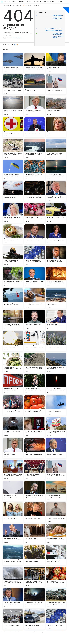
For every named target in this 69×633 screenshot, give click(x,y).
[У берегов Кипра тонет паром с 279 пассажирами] (56, 363)
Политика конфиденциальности (42, 632)
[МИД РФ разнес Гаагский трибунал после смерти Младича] (56, 470)
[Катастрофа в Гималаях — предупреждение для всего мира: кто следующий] (13, 84)
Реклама (11, 632)
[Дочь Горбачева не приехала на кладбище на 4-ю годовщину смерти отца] (34, 427)
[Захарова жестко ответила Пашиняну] (56, 127)
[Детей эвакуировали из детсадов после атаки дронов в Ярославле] (13, 470)
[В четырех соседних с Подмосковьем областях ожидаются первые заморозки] (34, 555)
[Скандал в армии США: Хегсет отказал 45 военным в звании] (13, 598)
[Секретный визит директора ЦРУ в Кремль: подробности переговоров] (34, 234)
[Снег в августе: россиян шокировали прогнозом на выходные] (56, 341)
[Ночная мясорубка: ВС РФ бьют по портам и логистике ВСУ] (13, 277)
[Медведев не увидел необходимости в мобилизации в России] (56, 320)
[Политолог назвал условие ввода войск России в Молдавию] (56, 427)
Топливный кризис (34, 5)
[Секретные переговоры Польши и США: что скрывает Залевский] (56, 598)
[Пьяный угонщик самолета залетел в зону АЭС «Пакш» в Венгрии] (13, 63)
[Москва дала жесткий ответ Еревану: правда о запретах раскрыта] (56, 84)
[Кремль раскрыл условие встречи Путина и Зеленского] (13, 448)
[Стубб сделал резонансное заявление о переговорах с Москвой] (56, 256)
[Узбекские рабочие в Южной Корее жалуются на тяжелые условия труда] (13, 619)
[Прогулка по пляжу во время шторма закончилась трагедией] (56, 170)
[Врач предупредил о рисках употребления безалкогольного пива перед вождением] (56, 534)
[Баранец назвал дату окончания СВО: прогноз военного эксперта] (34, 63)
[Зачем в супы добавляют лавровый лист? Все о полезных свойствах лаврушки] (13, 363)
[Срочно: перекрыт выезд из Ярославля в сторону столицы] (34, 191)
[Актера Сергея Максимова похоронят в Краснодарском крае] (56, 384)
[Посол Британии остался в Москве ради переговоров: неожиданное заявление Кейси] (56, 491)
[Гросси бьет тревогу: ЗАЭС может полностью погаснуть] (34, 277)
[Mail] (2, 1)
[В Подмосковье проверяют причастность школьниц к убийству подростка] (13, 384)
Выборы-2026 (8, 5)
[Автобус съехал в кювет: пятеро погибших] (56, 213)
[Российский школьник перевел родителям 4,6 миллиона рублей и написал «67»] (13, 320)
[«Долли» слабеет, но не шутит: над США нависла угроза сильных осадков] (13, 577)
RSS (16, 632)
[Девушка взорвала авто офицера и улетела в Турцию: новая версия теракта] (13, 127)
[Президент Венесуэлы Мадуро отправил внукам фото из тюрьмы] (56, 512)
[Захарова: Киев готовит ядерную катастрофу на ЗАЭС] (13, 213)
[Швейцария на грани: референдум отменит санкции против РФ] (13, 298)
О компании (6, 632)
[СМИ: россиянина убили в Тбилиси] (56, 106)
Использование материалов (55, 632)
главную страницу (17, 37)
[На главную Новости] (6, 1)
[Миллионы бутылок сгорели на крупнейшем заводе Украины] (34, 598)
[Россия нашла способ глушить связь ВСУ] (13, 427)
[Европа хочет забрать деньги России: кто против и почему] (56, 619)
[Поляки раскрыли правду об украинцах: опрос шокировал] (34, 256)
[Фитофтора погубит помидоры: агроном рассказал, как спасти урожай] (34, 405)
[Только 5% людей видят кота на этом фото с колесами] (34, 170)
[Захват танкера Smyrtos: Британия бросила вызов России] (13, 106)
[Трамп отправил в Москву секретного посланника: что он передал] (56, 191)
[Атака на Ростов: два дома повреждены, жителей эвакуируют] (13, 256)
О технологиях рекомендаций (29, 632)
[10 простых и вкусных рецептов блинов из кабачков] (13, 234)
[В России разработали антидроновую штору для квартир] (13, 491)
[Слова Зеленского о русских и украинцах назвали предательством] (34, 320)
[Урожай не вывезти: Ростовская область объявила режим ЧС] (34, 149)
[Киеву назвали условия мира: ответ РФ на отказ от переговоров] (34, 106)
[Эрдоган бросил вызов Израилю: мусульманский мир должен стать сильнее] (34, 491)
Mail (2, 632)
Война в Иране (18, 5)
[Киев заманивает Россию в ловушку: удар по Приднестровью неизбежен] (56, 234)
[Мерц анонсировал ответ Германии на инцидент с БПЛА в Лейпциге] (13, 534)
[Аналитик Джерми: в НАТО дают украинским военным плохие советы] (13, 341)
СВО (26, 5)
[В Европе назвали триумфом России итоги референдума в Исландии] (13, 405)
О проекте (20, 632)
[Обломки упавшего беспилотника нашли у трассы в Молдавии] (13, 149)
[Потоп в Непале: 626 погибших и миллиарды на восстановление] (34, 363)
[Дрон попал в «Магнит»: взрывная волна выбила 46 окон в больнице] (34, 341)
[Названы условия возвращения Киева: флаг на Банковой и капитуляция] (13, 170)
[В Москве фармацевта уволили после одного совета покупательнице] (56, 555)
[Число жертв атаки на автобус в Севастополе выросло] (13, 191)
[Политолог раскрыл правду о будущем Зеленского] (56, 63)
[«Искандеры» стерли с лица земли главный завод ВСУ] (56, 149)
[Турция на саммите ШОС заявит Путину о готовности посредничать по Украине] (34, 470)
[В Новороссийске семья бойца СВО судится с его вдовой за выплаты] (34, 298)
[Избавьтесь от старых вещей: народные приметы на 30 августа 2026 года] (34, 577)
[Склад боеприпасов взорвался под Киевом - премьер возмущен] (56, 277)
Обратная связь (65, 632)
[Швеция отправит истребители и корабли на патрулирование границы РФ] (56, 405)
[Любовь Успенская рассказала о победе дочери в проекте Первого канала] (13, 512)
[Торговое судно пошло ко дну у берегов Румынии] (56, 298)
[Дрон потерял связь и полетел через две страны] (34, 84)
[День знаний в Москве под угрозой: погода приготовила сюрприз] (34, 384)
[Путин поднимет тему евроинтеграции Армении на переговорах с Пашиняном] (56, 448)
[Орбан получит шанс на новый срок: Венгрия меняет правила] (34, 127)
